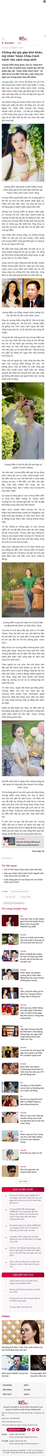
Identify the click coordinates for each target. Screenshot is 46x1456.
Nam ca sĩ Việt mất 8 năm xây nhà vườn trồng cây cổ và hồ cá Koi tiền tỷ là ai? (32, 940)
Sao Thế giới (20, 839)
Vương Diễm (8, 82)
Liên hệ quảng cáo (16, 1430)
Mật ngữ (7, 1394)
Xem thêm (23, 1181)
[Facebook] (29, 1430)
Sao (19, 43)
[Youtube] (33, 1430)
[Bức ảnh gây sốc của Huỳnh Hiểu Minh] (10, 1171)
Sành (26, 1394)
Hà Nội (4, 1434)
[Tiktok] (38, 1430)
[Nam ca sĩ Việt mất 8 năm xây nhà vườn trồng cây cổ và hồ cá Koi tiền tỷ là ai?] (10, 939)
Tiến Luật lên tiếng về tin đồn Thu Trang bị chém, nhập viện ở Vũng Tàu (31, 994)
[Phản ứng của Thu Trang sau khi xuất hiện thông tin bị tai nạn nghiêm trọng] (10, 1136)
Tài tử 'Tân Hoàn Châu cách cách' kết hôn (23, 869)
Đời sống (7, 1390)
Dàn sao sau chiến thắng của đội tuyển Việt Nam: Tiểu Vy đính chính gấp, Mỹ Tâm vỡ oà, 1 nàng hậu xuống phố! (32, 1013)
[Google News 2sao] (14, 904)
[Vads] (44, 35)
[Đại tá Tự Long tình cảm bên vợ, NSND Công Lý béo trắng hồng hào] (10, 1101)
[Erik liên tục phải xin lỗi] (10, 1154)
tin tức (22, 1281)
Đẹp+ (26, 1385)
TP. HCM (5, 1441)
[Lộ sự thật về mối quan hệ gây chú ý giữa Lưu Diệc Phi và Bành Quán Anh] (10, 1052)
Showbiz (9, 43)
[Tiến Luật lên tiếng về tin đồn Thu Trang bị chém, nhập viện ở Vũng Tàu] (10, 993)
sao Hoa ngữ (10, 897)
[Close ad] (44, 1)
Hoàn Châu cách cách (19, 891)
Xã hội (27, 1390)
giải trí (21, 114)
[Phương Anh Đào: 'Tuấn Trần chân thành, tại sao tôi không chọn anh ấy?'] (23, 1332)
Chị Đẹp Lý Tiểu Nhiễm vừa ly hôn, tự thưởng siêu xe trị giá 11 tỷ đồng (32, 1088)
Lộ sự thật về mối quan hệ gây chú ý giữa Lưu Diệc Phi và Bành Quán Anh (32, 1053)
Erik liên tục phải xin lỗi (31, 1153)
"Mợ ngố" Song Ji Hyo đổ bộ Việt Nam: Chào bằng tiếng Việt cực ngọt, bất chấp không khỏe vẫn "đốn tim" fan (31, 1034)
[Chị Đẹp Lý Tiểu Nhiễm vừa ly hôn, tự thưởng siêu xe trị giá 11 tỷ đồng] (10, 1087)
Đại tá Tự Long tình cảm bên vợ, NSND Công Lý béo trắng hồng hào (31, 1101)
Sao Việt (16, 1307)
